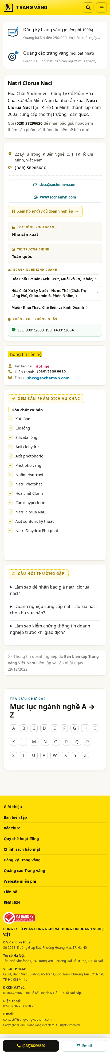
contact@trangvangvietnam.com (27, 1019)
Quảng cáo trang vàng (58, 53)
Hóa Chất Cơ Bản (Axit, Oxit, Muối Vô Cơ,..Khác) (52, 279)
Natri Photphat (28, 484)
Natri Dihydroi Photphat (36, 530)
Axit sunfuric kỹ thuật (34, 521)
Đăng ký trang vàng (58, 30)
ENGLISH (12, 902)
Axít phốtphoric (29, 456)
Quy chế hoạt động (21, 838)
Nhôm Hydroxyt (29, 474)
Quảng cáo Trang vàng (24, 870)
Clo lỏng (22, 428)
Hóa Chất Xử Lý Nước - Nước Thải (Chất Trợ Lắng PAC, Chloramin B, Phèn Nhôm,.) (49, 293)
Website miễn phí (20, 881)
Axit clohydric (27, 446)
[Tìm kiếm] (88, 7)
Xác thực (12, 827)
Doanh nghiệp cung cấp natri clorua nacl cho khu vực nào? (53, 609)
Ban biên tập (15, 817)
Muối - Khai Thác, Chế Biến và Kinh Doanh (47, 307)
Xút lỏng (22, 418)
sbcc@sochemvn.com (48, 377)
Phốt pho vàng (28, 465)
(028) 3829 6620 (51, 371)
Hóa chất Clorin (29, 493)
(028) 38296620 (30, 167)
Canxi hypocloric (30, 502)
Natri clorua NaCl (30, 511)
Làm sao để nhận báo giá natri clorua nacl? (49, 590)
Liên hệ (10, 891)
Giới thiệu (13, 806)
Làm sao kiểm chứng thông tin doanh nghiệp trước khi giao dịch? (50, 629)
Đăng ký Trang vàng (22, 859)
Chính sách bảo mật (22, 849)
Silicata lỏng (26, 437)
